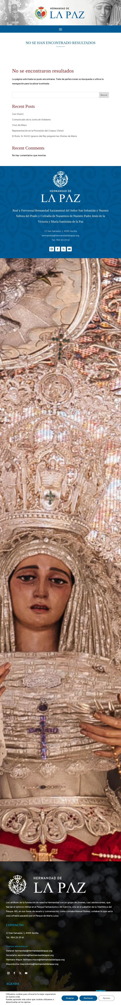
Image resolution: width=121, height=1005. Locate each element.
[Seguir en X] (63, 249)
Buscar (104, 95)
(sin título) (17, 114)
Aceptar (70, 998)
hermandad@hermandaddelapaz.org (60, 235)
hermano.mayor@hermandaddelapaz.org (44, 959)
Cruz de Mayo (19, 125)
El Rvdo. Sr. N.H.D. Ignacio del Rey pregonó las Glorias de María (44, 136)
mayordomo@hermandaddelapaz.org (39, 964)
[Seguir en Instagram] (51, 249)
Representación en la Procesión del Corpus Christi (38, 130)
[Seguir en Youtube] (69, 249)
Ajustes (106, 998)
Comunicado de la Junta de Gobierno (31, 119)
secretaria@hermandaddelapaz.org (36, 955)
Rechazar (88, 998)
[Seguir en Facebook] (57, 249)
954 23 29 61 (63, 240)
